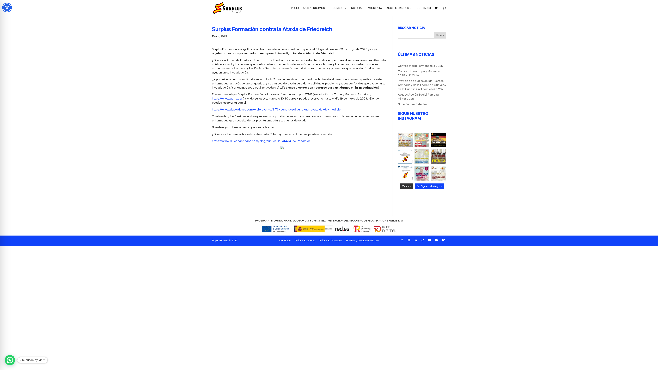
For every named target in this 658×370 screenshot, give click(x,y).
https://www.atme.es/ (227, 98)
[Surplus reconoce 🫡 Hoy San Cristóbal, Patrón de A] (422, 140)
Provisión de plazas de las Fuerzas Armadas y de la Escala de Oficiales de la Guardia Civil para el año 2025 (422, 85)
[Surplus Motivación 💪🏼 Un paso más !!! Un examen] (438, 156)
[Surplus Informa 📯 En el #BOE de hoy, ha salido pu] (405, 173)
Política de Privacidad (330, 240)
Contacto (424, 8)
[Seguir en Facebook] (402, 240)
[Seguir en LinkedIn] (436, 240)
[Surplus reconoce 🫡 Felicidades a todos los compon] (422, 156)
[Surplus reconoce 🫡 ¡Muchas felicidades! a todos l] (422, 173)
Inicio (295, 8)
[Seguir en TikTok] (422, 240)
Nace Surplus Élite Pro (412, 104)
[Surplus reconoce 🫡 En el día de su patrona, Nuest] (438, 173)
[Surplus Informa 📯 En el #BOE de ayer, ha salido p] (405, 156)
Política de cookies (305, 240)
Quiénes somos (314, 8)
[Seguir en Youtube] (429, 240)
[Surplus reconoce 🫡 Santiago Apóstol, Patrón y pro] (405, 140)
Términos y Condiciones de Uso (362, 240)
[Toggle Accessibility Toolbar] (7, 7)
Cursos (338, 8)
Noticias (357, 8)
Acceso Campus (397, 8)
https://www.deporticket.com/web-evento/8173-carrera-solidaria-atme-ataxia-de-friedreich (277, 109)
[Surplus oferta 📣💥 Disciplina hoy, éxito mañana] (438, 140)
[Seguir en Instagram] (409, 240)
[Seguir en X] (416, 240)
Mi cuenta (375, 8)
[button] (10, 360)
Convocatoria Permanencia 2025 (420, 65)
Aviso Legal (285, 240)
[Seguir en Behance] (443, 240)
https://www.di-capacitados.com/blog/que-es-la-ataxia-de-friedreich (261, 141)
